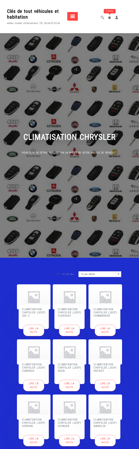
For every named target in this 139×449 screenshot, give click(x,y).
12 (63, 274)
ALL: (72, 274)
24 (67, 274)
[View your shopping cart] (109, 17)
